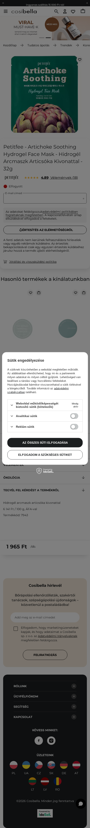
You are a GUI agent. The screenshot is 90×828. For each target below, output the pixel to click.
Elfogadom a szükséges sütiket (45, 454)
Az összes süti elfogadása (45, 442)
